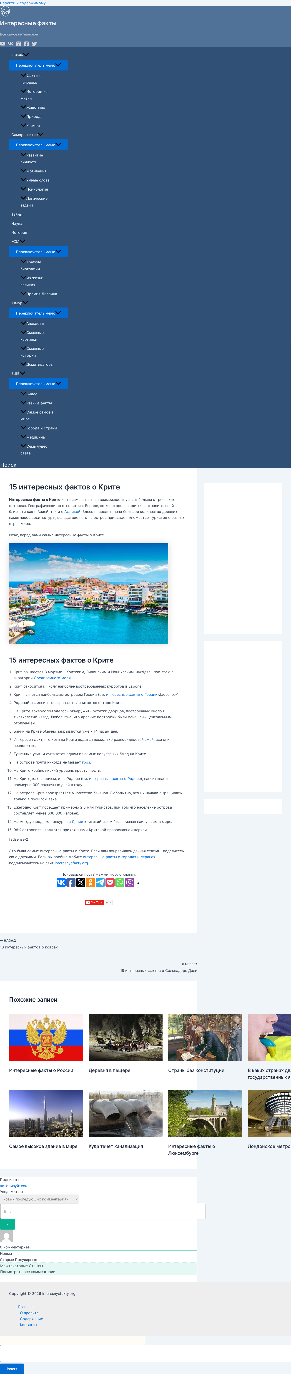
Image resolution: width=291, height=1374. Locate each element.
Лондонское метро (269, 1146)
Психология (37, 189)
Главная (25, 1306)
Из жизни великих (31, 281)
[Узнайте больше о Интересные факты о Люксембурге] (205, 1135)
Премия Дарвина (41, 294)
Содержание (31, 1318)
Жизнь (17, 55)
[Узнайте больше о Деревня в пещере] (126, 1059)
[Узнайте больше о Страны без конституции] (205, 1059)
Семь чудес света (33, 449)
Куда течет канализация (116, 1146)
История (19, 232)
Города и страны (41, 428)
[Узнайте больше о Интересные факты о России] (46, 1059)
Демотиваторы (39, 364)
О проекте (29, 1313)
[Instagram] (18, 45)
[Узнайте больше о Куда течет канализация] (126, 1135)
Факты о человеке (31, 79)
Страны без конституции (196, 1070)
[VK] (10, 45)
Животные (35, 107)
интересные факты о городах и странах (119, 857)
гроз (86, 762)
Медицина (35, 437)
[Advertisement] (243, 558)
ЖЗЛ (15, 241)
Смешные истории (32, 352)
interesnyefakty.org (71, 863)
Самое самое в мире (37, 415)
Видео (32, 394)
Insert (12, 1368)
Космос (33, 125)
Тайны (17, 214)
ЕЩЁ (15, 373)
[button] (8, 465)
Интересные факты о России (41, 1070)
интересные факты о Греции (132, 694)
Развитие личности (31, 158)
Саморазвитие (24, 134)
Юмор (16, 303)
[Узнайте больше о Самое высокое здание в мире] (46, 1135)
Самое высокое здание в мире (43, 1146)
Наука (16, 223)
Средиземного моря (52, 678)
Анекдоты (35, 323)
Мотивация (36, 171)
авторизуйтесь (13, 1185)
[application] (26, 55)
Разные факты (39, 403)
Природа (34, 116)
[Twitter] (34, 45)
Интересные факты (28, 23)
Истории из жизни (34, 95)
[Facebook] (26, 45)
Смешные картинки (32, 336)
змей (149, 739)
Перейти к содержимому (23, 3)
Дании (77, 821)
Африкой (72, 511)
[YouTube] (2, 45)
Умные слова (38, 180)
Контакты (28, 1324)
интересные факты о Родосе (115, 778)
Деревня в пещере (109, 1070)
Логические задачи (34, 201)
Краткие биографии (30, 265)
